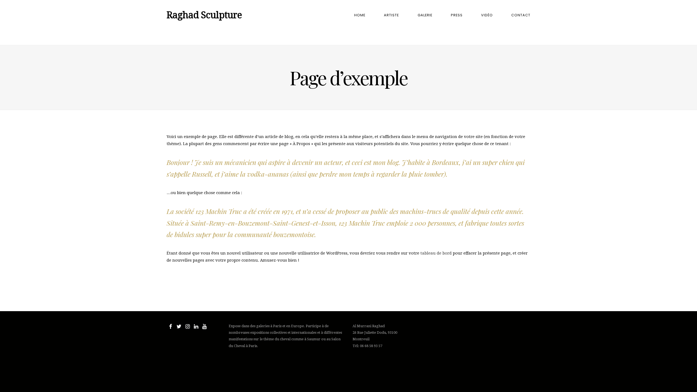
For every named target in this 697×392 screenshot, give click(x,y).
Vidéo (487, 15)
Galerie (425, 15)
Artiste (391, 15)
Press (457, 15)
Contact (520, 15)
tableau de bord (436, 253)
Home (359, 15)
